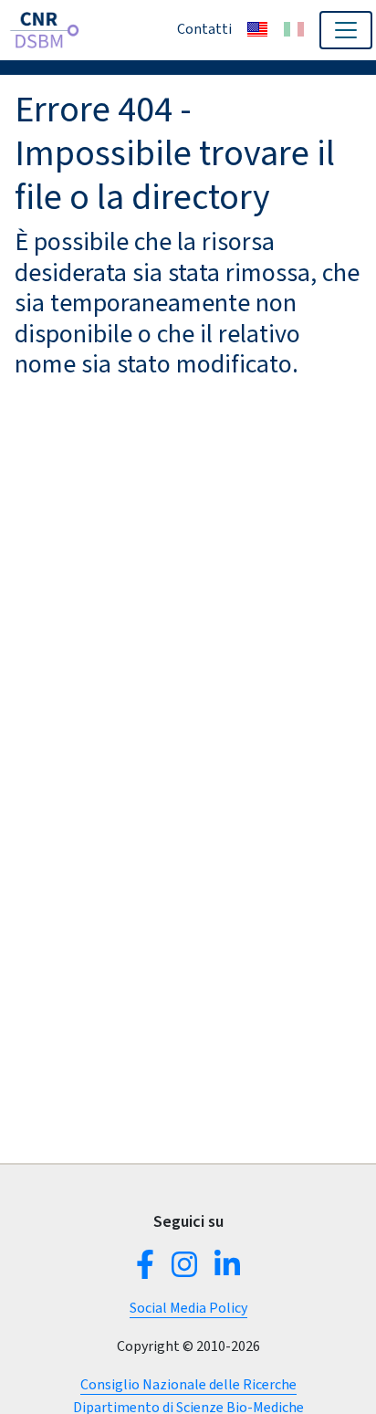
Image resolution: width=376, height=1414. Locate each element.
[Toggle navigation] (345, 30)
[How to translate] (257, 29)
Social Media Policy (188, 1307)
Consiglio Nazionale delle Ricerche (188, 1384)
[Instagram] (184, 1270)
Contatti (204, 28)
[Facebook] (149, 1270)
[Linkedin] (223, 1270)
